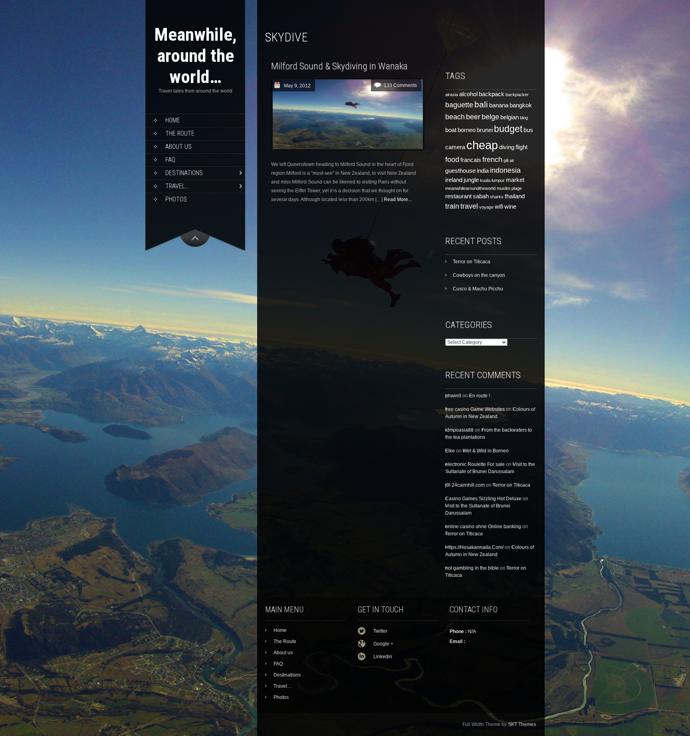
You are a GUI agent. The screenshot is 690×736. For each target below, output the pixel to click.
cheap (482, 145)
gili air (509, 160)
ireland (453, 180)
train (452, 206)
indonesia (505, 170)
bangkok (521, 105)
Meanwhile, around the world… (195, 55)
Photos (176, 199)
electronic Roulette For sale (475, 464)
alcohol (468, 94)
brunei (485, 130)
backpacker (517, 94)
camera (455, 147)
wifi (499, 206)
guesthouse (460, 171)
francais (470, 160)
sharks (497, 196)
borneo (467, 130)
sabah (481, 196)
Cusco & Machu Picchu (478, 289)
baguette (459, 105)
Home (172, 120)
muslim (503, 188)
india (483, 171)
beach (455, 116)
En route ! (479, 396)
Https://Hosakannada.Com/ (474, 547)
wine (510, 206)
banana (498, 105)
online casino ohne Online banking (483, 526)
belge (490, 116)
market (515, 180)
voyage (486, 207)
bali (481, 104)
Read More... (398, 199)
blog (524, 117)
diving (506, 147)
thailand (515, 196)
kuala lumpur (492, 180)
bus (528, 130)
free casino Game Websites (475, 409)
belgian (509, 117)
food (452, 159)
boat (450, 130)
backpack (491, 94)
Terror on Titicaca (471, 261)
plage (517, 188)
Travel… (176, 186)
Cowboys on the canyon (479, 275)
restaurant (458, 196)
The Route (179, 133)
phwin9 (453, 396)
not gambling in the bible (472, 568)
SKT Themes (522, 724)
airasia (451, 94)
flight (521, 147)
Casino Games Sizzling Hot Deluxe (483, 498)
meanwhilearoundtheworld (470, 188)
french (492, 159)
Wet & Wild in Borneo (486, 451)
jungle (471, 180)
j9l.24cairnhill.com (465, 485)
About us (178, 146)
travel (469, 206)
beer (473, 116)
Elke (450, 451)
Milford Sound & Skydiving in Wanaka (339, 66)
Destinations (184, 173)
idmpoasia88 (459, 430)
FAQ (170, 160)
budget (508, 129)
